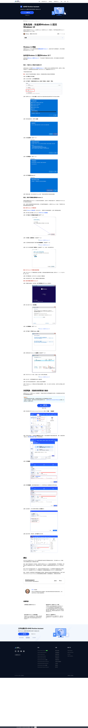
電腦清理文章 (57, 659)
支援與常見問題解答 (58, 661)
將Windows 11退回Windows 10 (33, 58)
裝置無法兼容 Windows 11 (43, 48)
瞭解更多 (32, 727)
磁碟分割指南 (57, 650)
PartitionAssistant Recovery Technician (43, 663)
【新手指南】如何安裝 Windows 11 (30, 604)
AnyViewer (69, 654)
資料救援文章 (57, 657)
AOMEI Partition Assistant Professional (53, 399)
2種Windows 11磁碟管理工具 (50, 614)
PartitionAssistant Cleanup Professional (43, 667)
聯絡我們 (56, 665)
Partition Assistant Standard (41, 650)
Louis (28, 33)
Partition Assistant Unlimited (42, 656)
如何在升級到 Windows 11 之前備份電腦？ (31, 614)
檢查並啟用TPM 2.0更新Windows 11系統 (52, 604)
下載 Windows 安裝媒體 (43, 212)
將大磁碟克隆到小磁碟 (32, 436)
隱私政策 (69, 675)
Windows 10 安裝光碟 (31, 210)
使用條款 (72, 675)
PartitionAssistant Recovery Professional (43, 661)
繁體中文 (17, 654)
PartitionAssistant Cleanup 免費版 (42, 665)
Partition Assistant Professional (42, 652)
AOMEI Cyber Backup (70, 652)
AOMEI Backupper (70, 650)
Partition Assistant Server (41, 654)
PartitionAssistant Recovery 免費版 (42, 659)
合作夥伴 (56, 663)
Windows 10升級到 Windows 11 (38, 68)
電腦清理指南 (57, 654)
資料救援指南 (57, 652)
